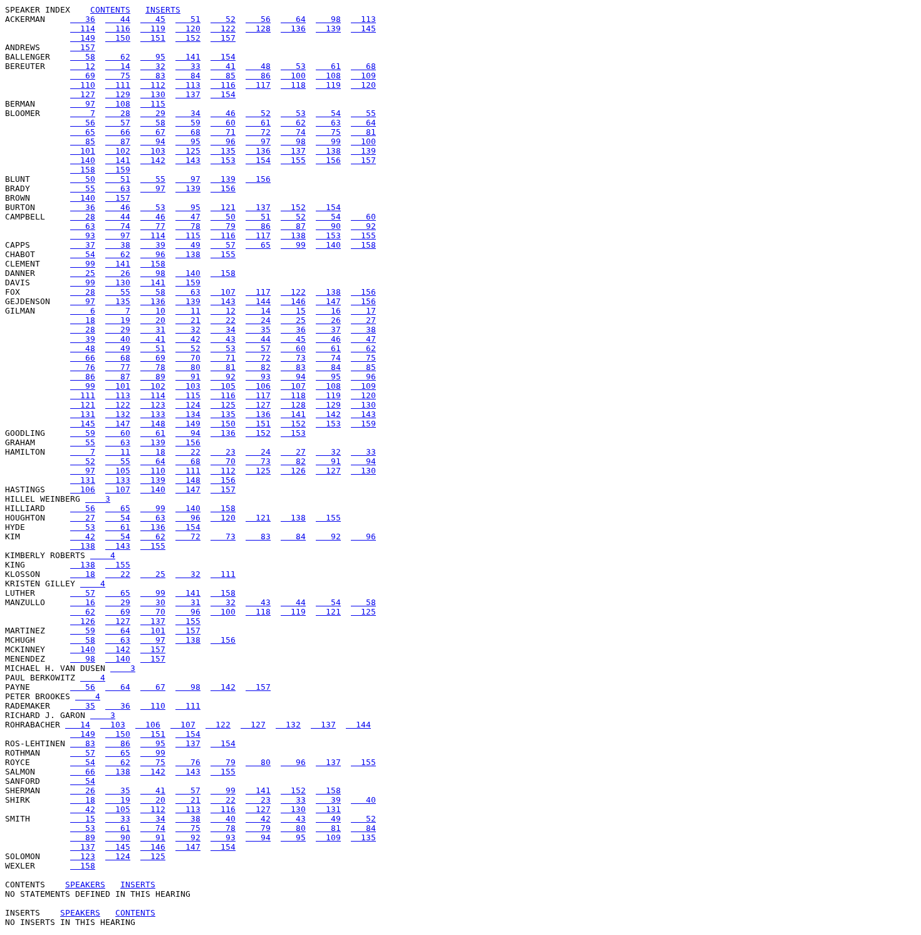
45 (152, 19)
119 (152, 28)
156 (328, 160)
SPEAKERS (85, 884)
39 (152, 245)
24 (258, 320)
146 (293, 301)
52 (223, 19)
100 (293, 75)
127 (82, 94)
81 (363, 132)
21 (187, 320)
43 (223, 339)
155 (293, 160)
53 (293, 66)
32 (152, 66)
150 (117, 38)
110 (82, 85)
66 (117, 132)
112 (152, 85)
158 (82, 169)
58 (82, 56)
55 (363, 113)
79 (223, 226)
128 (258, 28)
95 (152, 56)
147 (328, 301)
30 (152, 602)
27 (363, 320)
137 (187, 94)
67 (152, 132)
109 (363, 75)
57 (117, 122)
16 (328, 310)
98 (328, 19)
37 (82, 245)
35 (258, 329)
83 (152, 75)
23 (223, 452)
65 (82, 132)
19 (117, 320)
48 (258, 66)
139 (328, 28)
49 (187, 245)
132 (117, 414)
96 (223, 141)
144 (258, 301)
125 (187, 151)
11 (187, 310)
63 (328, 122)
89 (152, 376)
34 (187, 113)
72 (258, 132)
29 (152, 113)
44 (117, 19)
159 (117, 169)
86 (258, 75)
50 (82, 179)
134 (187, 414)
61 (328, 66)
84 (187, 75)
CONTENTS (110, 9)
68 (363, 66)
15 (293, 310)
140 (82, 160)
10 (152, 310)
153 (223, 160)
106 (258, 386)
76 (82, 367)
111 (117, 85)
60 (223, 122)
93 (82, 235)
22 (223, 320)
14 (117, 66)
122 (223, 28)
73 (293, 357)
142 (152, 160)
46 (223, 113)
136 (293, 28)
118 (293, 85)
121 (223, 207)
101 (82, 151)
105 (223, 386)
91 (187, 376)
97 (82, 103)
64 (293, 19)
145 (363, 28)
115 (152, 103)
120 (187, 28)
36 (82, 19)
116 (117, 28)
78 (187, 226)
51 (187, 19)
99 (328, 141)
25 (82, 273)
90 (328, 226)
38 (117, 245)
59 (187, 122)
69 (82, 75)
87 (117, 141)
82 (258, 367)
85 (223, 75)
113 (363, 19)
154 (223, 56)
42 (187, 339)
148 (152, 423)
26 (117, 273)
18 (82, 320)
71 (223, 132)
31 (152, 329)
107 (223, 292)
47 (187, 216)
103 (152, 151)
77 (152, 226)
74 (293, 132)
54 (328, 113)
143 (187, 160)
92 (363, 226)
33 (187, 66)
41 (223, 66)
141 (187, 56)
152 (187, 38)
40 (117, 339)
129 (117, 94)
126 (293, 470)
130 (152, 94)
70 (187, 357)
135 (223, 151)
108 (328, 75)
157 (223, 38)
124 (187, 404)
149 (82, 38)
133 (152, 414)
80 (187, 367)
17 (363, 310)
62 (117, 56)
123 (152, 404)
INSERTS (162, 9)
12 (82, 66)
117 (258, 85)
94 (152, 141)
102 (117, 151)
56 (258, 19)
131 (82, 414)
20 (152, 320)
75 (117, 75)
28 (117, 113)
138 (328, 151)
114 (82, 28)
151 (152, 38)
